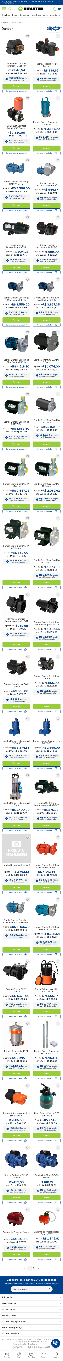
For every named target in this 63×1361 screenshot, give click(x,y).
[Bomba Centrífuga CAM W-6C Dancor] (47, 552)
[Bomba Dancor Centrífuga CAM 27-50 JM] (16, 185)
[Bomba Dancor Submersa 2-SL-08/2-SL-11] (47, 1050)
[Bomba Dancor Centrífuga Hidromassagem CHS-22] (47, 621)
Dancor (20, 22)
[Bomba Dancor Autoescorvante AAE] (47, 185)
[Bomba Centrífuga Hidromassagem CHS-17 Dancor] (16, 621)
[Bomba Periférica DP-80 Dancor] (47, 1174)
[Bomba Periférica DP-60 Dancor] (16, 1174)
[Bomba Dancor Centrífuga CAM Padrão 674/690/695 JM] (16, 926)
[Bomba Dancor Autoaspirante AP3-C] (47, 244)
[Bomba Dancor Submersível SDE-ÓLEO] (47, 125)
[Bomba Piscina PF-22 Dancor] (16, 988)
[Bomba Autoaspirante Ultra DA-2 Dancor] (16, 1112)
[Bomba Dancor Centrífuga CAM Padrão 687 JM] (47, 926)
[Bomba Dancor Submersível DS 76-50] (47, 743)
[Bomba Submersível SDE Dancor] (16, 1050)
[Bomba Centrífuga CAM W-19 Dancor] (16, 483)
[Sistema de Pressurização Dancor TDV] (47, 1234)
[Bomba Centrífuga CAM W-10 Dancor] (47, 359)
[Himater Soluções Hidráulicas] (30, 8)
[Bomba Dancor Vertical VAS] (16, 864)
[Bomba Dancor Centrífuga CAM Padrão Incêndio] (47, 864)
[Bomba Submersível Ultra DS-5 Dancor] (47, 988)
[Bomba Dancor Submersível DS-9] (16, 802)
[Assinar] (50, 1289)
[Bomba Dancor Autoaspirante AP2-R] (16, 244)
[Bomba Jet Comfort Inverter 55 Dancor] (16, 125)
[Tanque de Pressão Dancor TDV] (16, 1234)
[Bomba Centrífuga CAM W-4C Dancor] (16, 552)
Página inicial (7, 22)
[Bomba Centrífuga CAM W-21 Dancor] (47, 483)
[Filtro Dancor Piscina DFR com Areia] (47, 1112)
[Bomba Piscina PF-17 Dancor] (47, 63)
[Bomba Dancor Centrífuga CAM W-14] (16, 421)
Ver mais (16, 86)
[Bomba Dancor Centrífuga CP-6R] (47, 683)
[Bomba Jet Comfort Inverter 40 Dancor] (16, 63)
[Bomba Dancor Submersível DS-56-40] (16, 743)
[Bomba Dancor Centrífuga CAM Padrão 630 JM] (16, 359)
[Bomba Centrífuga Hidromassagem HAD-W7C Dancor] (47, 802)
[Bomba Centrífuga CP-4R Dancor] (16, 683)
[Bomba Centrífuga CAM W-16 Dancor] (47, 421)
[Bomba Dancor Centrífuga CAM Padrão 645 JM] (16, 302)
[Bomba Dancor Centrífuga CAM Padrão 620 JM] (47, 302)
